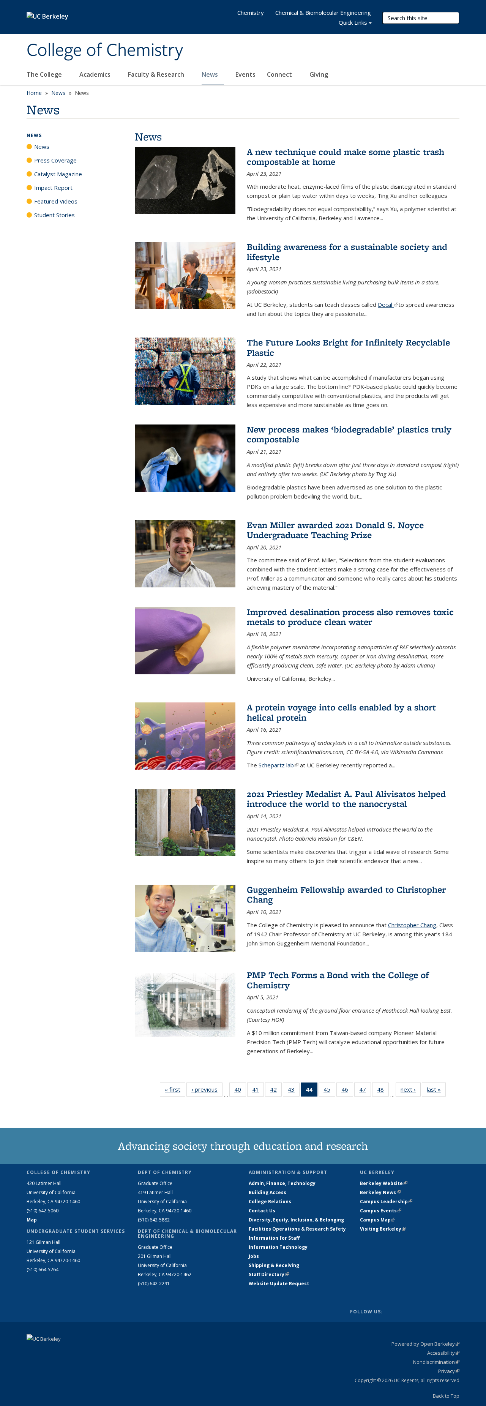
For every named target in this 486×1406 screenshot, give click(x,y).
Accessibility (443, 1352)
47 (365, 1091)
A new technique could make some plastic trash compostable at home (345, 156)
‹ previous (206, 1089)
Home (34, 92)
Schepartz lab (278, 765)
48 (383, 1091)
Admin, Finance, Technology (282, 1183)
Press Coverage (55, 160)
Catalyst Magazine (58, 174)
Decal (388, 304)
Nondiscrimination (436, 1362)
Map (32, 1220)
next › (411, 1089)
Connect (280, 74)
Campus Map (377, 1220)
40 (240, 1091)
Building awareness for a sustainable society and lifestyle (347, 251)
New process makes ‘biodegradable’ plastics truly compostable (349, 434)
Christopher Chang (412, 925)
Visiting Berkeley (383, 1229)
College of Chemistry (105, 50)
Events (245, 74)
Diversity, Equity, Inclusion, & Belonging (296, 1220)
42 (276, 1091)
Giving (318, 74)
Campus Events (380, 1210)
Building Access (267, 1192)
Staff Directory (269, 1274)
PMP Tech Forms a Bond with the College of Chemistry (338, 980)
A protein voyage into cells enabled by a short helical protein (341, 712)
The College (45, 74)
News (210, 74)
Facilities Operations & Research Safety (297, 1229)
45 (329, 1091)
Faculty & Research (157, 74)
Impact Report (53, 187)
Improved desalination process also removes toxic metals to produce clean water (350, 617)
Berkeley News (380, 1192)
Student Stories (54, 215)
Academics (95, 74)
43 (294, 1091)
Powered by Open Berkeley (425, 1343)
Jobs (254, 1256)
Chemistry (250, 12)
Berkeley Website (383, 1183)
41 (258, 1091)
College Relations (270, 1201)
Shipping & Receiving (274, 1265)
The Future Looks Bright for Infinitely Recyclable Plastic (348, 347)
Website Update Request (279, 1283)
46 (347, 1091)
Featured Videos (55, 201)
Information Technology (278, 1247)
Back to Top (446, 1395)
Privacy (448, 1371)
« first (175, 1089)
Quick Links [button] (353, 22)
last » (436, 1089)
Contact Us (262, 1210)
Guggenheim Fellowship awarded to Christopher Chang (346, 894)
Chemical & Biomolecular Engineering (323, 12)
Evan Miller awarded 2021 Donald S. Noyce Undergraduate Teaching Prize (335, 530)
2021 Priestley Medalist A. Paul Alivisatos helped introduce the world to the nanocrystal (346, 799)
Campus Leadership (386, 1201)
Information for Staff (274, 1238)
